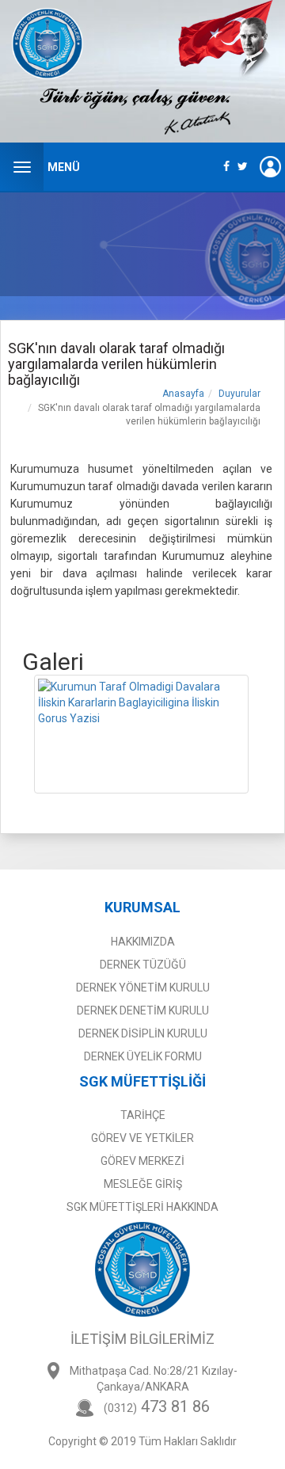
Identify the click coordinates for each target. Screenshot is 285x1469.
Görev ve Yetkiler (142, 1138)
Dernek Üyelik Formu (143, 1056)
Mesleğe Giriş (143, 1184)
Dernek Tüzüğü (143, 964)
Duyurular (239, 393)
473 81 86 (157, 1406)
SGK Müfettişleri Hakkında (142, 1207)
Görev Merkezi (142, 1161)
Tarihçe (142, 1115)
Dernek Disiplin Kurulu (142, 1033)
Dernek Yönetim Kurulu (143, 987)
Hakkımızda (143, 941)
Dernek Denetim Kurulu (143, 1010)
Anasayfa (183, 393)
